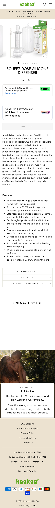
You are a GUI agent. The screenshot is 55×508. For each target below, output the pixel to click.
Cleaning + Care (28, 271)
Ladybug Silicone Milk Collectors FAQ (27, 457)
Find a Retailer (27, 466)
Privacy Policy (27, 433)
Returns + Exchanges (27, 428)
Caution (27, 277)
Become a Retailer (27, 471)
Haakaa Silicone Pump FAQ (27, 452)
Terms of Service (27, 438)
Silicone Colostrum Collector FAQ (27, 461)
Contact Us (27, 442)
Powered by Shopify (27, 505)
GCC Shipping (28, 423)
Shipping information (27, 283)
